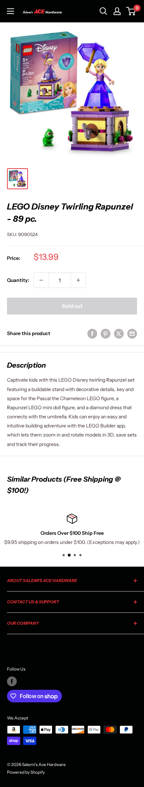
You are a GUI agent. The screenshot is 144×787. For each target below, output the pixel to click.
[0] (131, 11)
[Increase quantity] (78, 280)
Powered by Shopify (26, 772)
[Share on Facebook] (92, 333)
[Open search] (103, 11)
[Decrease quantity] (41, 280)
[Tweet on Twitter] (119, 333)
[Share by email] (132, 333)
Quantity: (18, 280)
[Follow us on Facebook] (12, 681)
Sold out (72, 306)
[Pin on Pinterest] (105, 333)
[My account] (117, 11)
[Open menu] (10, 11)
